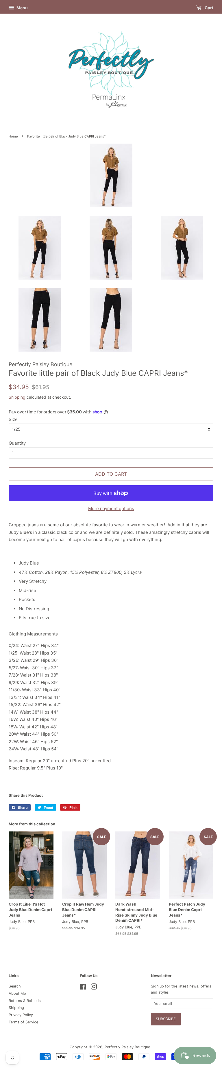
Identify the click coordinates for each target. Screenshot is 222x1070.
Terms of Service (23, 1022)
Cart (208, 7)
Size (13, 419)
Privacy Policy (21, 1015)
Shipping (17, 397)
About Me (17, 993)
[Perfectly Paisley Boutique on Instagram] (93, 988)
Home (13, 136)
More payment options (111, 508)
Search (15, 986)
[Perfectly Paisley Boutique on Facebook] (83, 988)
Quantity (17, 443)
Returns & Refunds (25, 1000)
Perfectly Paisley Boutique (128, 1047)
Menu (22, 7)
